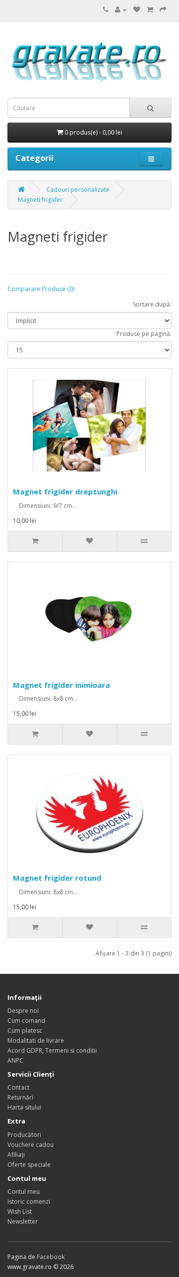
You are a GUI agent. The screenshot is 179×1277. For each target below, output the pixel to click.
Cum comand (26, 1020)
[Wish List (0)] (136, 9)
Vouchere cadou (30, 1144)
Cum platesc (24, 1030)
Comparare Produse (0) (40, 289)
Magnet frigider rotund (57, 878)
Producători (24, 1134)
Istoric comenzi (28, 1201)
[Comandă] (163, 9)
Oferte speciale (29, 1164)
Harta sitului (24, 1107)
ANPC (15, 1060)
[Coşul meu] (150, 9)
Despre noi (23, 1010)
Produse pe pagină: (144, 333)
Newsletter (22, 1221)
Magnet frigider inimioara (61, 685)
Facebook (51, 1257)
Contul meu (23, 1191)
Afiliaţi (16, 1154)
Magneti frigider (40, 199)
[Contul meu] (121, 9)
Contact (18, 1087)
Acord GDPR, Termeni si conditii (52, 1050)
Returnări (20, 1097)
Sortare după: (152, 304)
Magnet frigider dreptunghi (65, 491)
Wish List (19, 1211)
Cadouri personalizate (77, 189)
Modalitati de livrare (35, 1040)
